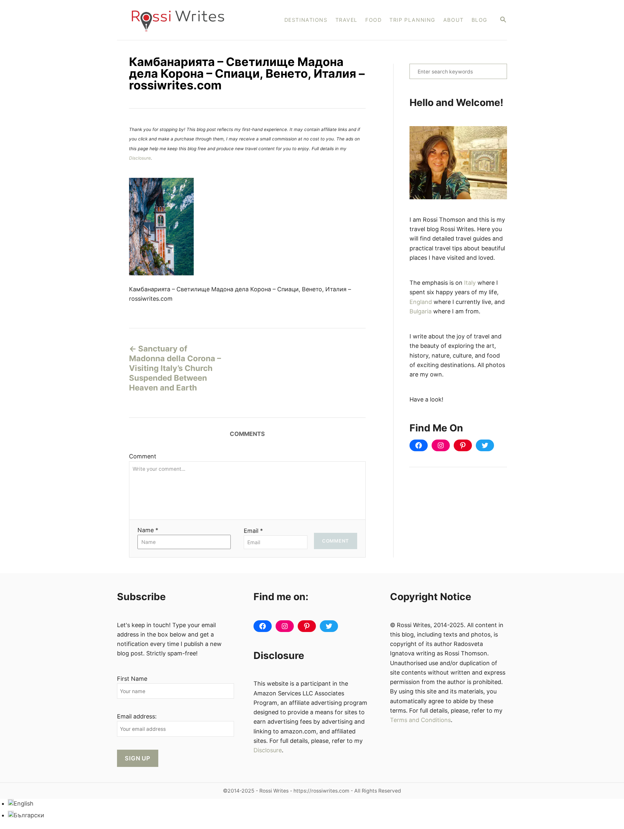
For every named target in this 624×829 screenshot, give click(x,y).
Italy (470, 282)
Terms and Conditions (420, 720)
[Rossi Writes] (182, 20)
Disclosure (140, 158)
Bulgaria (421, 311)
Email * (253, 530)
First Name (132, 678)
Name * (147, 530)
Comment (142, 456)
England (421, 301)
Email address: (137, 716)
